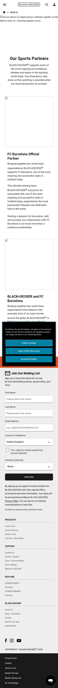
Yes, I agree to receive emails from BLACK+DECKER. (27, 451)
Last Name (10, 407)
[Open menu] (4, 4)
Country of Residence (15, 435)
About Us (14, 12)
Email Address (12, 421)
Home (4, 12)
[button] (6, 640)
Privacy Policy (11, 501)
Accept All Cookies (29, 359)
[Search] (47, 4)
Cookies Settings (29, 343)
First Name (10, 392)
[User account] (54, 4)
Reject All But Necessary (29, 351)
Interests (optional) (14, 460)
